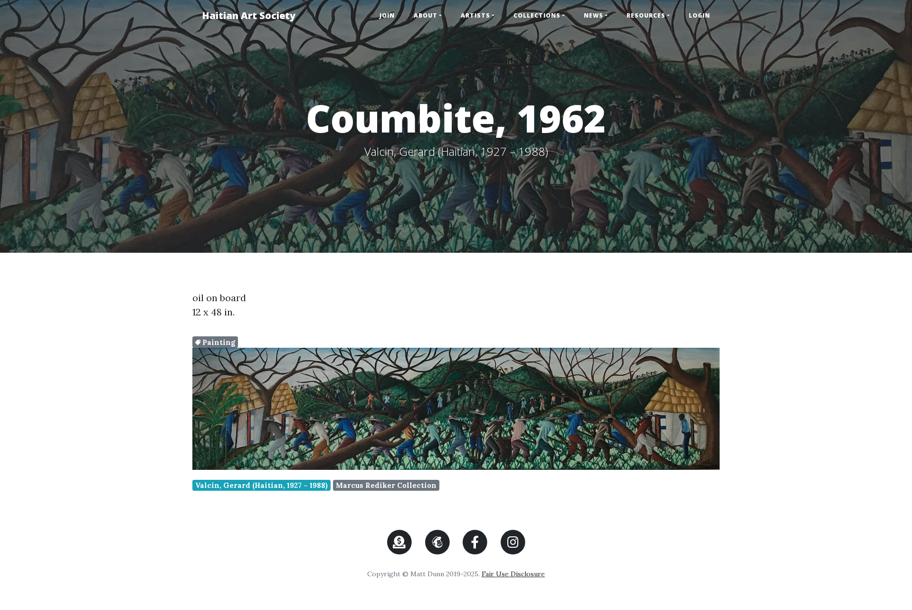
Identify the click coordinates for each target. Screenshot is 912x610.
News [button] (593, 15)
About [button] (425, 15)
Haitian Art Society (248, 15)
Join (387, 15)
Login (699, 15)
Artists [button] (475, 15)
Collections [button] (536, 15)
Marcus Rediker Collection (386, 485)
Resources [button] (646, 15)
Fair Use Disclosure (513, 574)
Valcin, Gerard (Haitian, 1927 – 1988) (261, 485)
